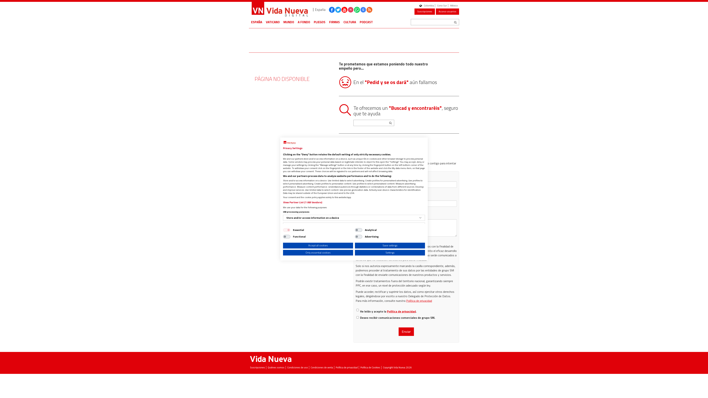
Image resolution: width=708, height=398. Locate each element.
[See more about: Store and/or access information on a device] (420, 218)
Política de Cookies (370, 367)
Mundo (288, 22)
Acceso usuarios (447, 11)
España (256, 22)
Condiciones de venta (322, 367)
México (454, 5)
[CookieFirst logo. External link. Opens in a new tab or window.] (289, 142)
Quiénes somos (276, 367)
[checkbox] (286, 230)
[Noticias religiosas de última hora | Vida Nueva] (279, 10)
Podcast (366, 22)
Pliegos (319, 22)
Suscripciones (424, 11)
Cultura (349, 22)
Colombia (429, 5)
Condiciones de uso (297, 367)
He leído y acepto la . (388, 311)
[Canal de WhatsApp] (357, 10)
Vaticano (273, 22)
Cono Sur (442, 5)
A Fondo (304, 22)
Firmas (334, 22)
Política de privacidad (419, 300)
